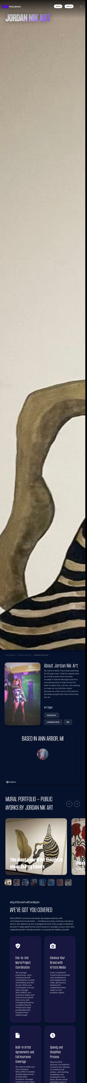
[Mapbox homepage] (11, 782)
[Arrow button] (69, 804)
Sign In (58, 6)
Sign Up (69, 6)
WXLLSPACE (10, 655)
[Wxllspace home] (11, 6)
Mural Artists (24, 655)
